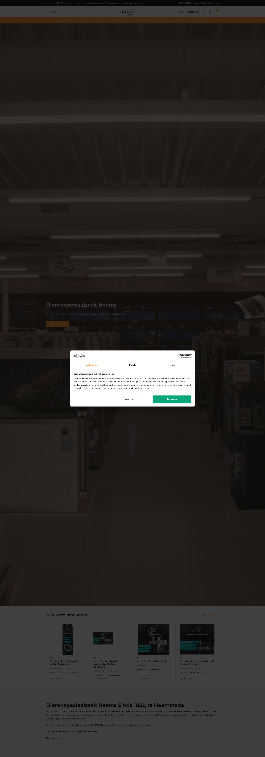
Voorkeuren (130, 399)
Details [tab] (132, 365)
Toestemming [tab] (91, 365)
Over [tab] (174, 365)
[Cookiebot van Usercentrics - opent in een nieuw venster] (179, 356)
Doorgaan (172, 399)
